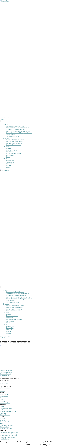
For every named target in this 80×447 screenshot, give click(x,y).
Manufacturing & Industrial (14, 153)
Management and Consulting (8, 435)
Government (10, 155)
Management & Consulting (14, 143)
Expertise (6, 138)
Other (8, 157)
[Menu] (0, 121)
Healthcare (9, 152)
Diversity (8, 165)
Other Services (10, 134)
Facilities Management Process (15, 140)
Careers (8, 167)
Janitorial (2, 418)
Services (5, 124)
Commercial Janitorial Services (15, 126)
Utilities (8, 148)
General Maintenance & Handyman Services (19, 133)
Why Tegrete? (10, 160)
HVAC (1, 423)
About (5, 158)
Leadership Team (5, 403)
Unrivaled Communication (13, 145)
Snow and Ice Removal (6, 422)
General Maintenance (6, 425)
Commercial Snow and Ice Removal (16, 129)
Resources (9, 164)
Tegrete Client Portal (12, 136)
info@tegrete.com (5, 388)
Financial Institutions (12, 150)
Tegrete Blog (10, 162)
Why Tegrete (4, 394)
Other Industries (5, 415)
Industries (6, 146)
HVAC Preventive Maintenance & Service (18, 131)
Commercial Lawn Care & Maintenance (17, 128)
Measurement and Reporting (14, 141)
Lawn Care (3, 420)
